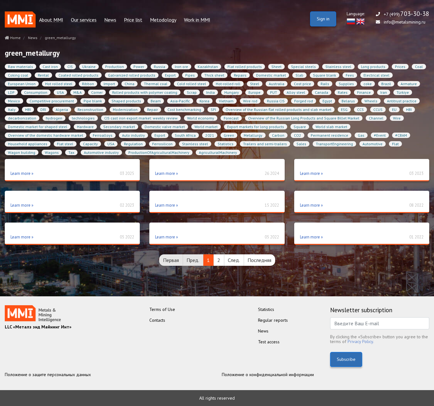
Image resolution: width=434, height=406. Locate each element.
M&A (77, 92)
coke (367, 83)
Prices (400, 66)
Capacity (90, 143)
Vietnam (226, 101)
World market (206, 126)
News (110, 20)
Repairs (240, 75)
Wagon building (21, 152)
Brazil (386, 83)
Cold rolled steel (191, 83)
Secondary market (119, 126)
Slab (299, 75)
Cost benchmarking (184, 109)
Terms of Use (162, 309)
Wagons (52, 152)
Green (229, 135)
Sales (301, 143)
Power (138, 66)
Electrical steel (376, 75)
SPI (213, 109)
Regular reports (273, 320)
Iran (383, 92)
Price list (133, 20)
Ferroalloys (102, 135)
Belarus (348, 101)
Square (300, 126)
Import (109, 83)
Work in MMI (197, 20)
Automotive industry (101, 152)
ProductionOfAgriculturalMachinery (158, 152)
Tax (71, 152)
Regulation (133, 143)
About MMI (51, 20)
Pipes (190, 75)
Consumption (35, 92)
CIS (70, 66)
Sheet (276, 66)
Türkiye (403, 92)
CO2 (297, 135)
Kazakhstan (208, 66)
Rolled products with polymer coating (144, 92)
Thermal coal (155, 83)
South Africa (185, 135)
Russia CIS (276, 101)
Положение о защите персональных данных (48, 374)
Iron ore (181, 66)
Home (15, 37)
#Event (380, 135)
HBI (28, 109)
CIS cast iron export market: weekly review (141, 118)
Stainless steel (338, 66)
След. (234, 260)
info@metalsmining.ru (404, 22)
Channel (376, 118)
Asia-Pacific (180, 101)
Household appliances (27, 143)
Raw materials (20, 66)
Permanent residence (329, 135)
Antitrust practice (402, 101)
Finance (364, 92)
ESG (344, 109)
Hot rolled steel (58, 83)
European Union (22, 83)
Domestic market (271, 75)
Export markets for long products (255, 126)
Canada (321, 92)
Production (114, 66)
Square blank (324, 75)
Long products (373, 66)
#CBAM (401, 135)
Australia (276, 83)
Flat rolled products (244, 66)
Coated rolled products (78, 75)
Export (170, 75)
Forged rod (303, 101)
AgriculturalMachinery (218, 152)
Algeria (62, 109)
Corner (97, 92)
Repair (152, 109)
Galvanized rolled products (131, 75)
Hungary (231, 92)
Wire (397, 118)
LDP (11, 92)
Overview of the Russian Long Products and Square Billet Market (303, 118)
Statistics (226, 143)
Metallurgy (253, 135)
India (210, 92)
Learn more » (21, 173)
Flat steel (65, 143)
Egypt (327, 101)
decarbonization (22, 118)
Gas (361, 135)
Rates (343, 92)
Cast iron (50, 66)
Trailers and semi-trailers (265, 143)
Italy (12, 109)
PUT (273, 92)
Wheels (370, 101)
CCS (360, 109)
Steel (254, 83)
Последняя (259, 260)
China (129, 83)
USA (60, 92)
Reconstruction (90, 109)
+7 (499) (406, 14)
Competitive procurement (52, 101)
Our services (84, 20)
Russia (159, 66)
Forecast (231, 118)
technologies (83, 118)
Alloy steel (296, 92)
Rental (43, 75)
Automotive (373, 143)
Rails (325, 83)
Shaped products (126, 101)
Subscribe (346, 359)
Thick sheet (214, 75)
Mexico (14, 101)
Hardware (85, 126)
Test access (269, 341)
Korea (204, 101)
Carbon (278, 135)
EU (394, 109)
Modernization (125, 109)
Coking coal (18, 75)
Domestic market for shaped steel (37, 126)
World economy (200, 118)
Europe (254, 92)
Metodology (163, 20)
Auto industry (133, 135)
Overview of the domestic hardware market (45, 135)
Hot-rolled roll (228, 83)
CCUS (378, 109)
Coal (419, 66)
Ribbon (88, 83)
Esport (159, 135)
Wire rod (250, 101)
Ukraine (89, 66)
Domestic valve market (165, 126)
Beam (156, 101)
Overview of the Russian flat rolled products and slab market (278, 109)
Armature (409, 83)
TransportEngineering (334, 143)
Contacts (157, 320)
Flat (395, 143)
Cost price (302, 83)
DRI (43, 109)
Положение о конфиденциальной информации (268, 374)
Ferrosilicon (162, 143)
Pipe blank (93, 101)
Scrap (192, 92)
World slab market (331, 126)
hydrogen (54, 118)
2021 (209, 135)
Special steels (303, 66)
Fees (350, 75)
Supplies (346, 83)
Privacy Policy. (361, 341)
